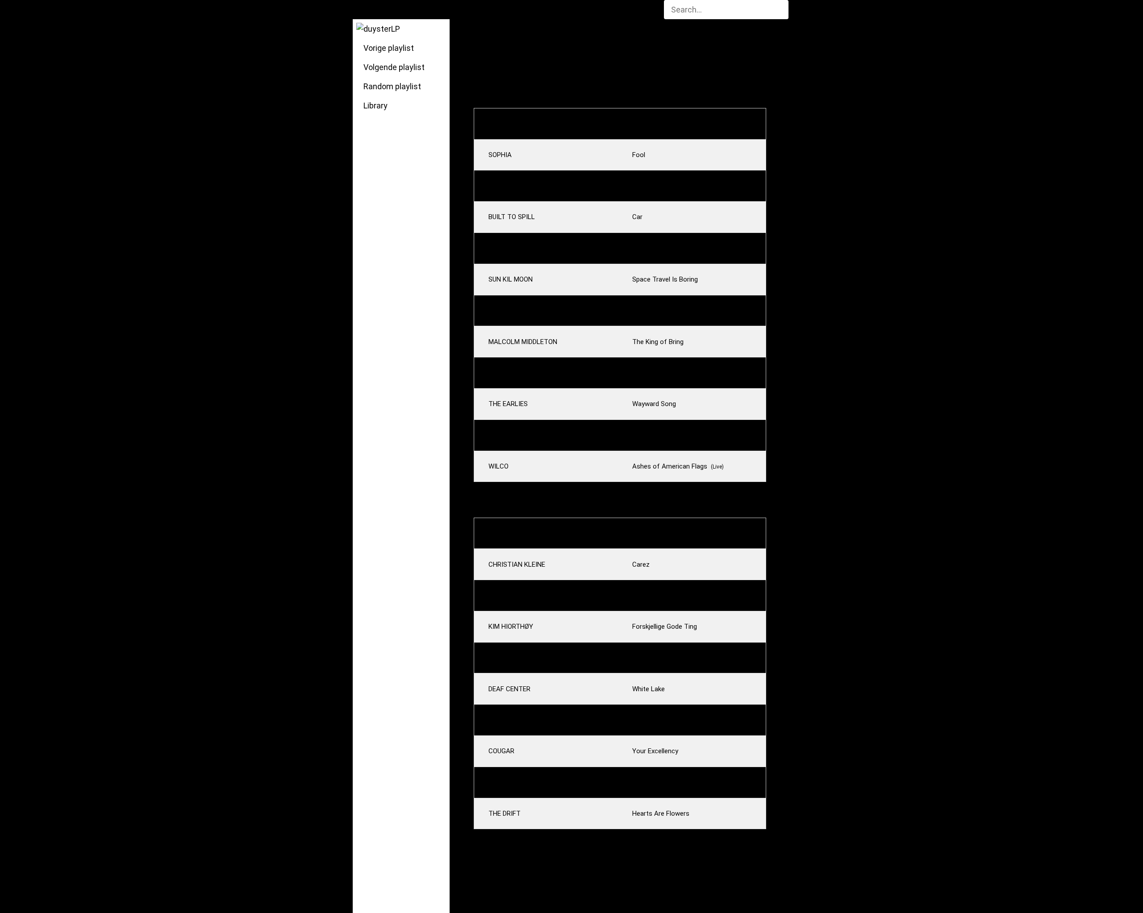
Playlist (409, 9)
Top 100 (546, 9)
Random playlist (390, 86)
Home (371, 9)
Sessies (451, 9)
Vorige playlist (387, 48)
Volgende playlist (392, 67)
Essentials (499, 9)
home (506, 39)
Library (374, 105)
